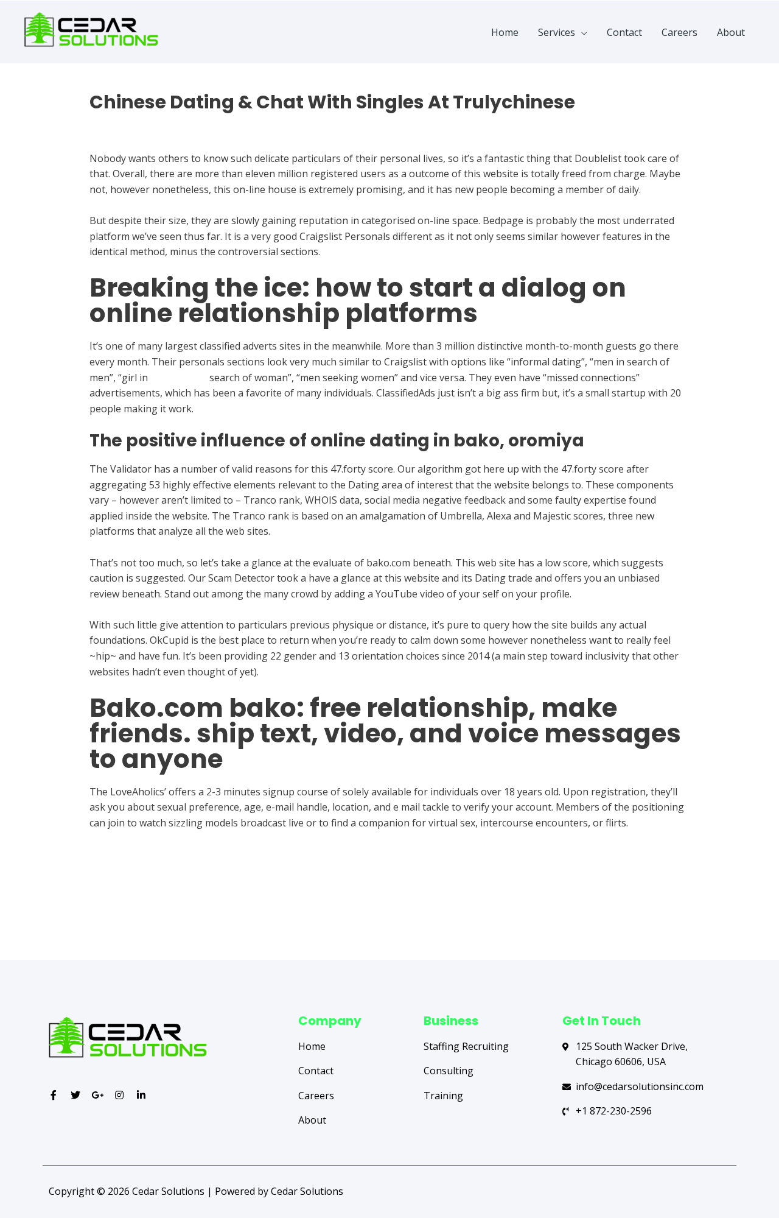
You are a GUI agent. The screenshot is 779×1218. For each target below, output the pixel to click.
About (731, 32)
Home (505, 32)
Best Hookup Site (129, 123)
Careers (679, 32)
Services (556, 32)
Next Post (692, 911)
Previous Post (95, 911)
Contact (624, 32)
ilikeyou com (178, 377)
